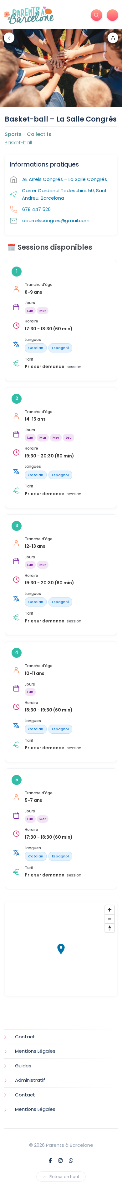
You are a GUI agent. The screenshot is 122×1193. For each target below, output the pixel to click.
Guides (23, 1065)
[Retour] (9, 38)
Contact (25, 1036)
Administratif (30, 1080)
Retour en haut (64, 1177)
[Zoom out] (109, 918)
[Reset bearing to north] (109, 927)
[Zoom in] (109, 909)
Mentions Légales (35, 1051)
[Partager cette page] (112, 38)
